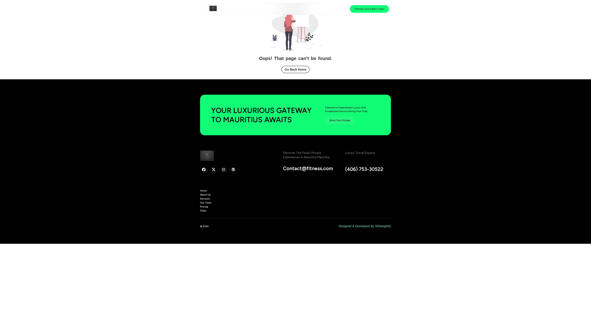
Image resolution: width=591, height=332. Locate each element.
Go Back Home (295, 69)
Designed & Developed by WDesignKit (365, 226)
